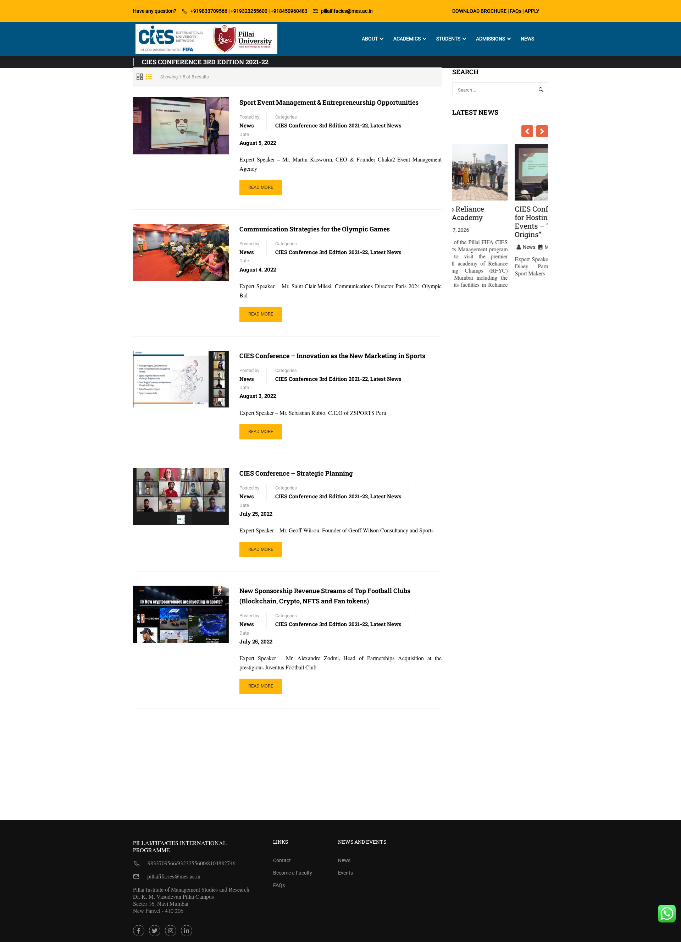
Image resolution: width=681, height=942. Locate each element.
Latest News (386, 125)
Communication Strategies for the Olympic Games (314, 229)
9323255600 (191, 863)
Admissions (490, 39)
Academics (407, 39)
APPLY (532, 11)
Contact (282, 860)
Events (345, 873)
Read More (265, 189)
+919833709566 (208, 11)
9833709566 (162, 863)
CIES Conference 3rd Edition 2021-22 (321, 125)
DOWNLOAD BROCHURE (479, 11)
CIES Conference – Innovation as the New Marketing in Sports (332, 355)
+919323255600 (249, 11)
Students (448, 39)
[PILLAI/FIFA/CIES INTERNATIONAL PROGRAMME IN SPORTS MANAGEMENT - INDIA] (206, 39)
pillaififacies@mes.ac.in (347, 11)
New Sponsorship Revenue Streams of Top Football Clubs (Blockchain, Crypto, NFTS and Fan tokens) (324, 595)
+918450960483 (289, 11)
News (527, 39)
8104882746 (221, 863)
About (370, 39)
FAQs (515, 11)
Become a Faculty (292, 873)
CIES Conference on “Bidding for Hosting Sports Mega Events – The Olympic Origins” (500, 221)
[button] (542, 131)
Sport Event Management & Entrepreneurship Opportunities (329, 102)
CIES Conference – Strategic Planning (296, 473)
